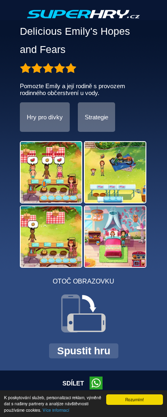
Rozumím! (134, 399)
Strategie (96, 117)
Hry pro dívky (45, 117)
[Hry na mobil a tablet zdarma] (83, 20)
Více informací (56, 410)
